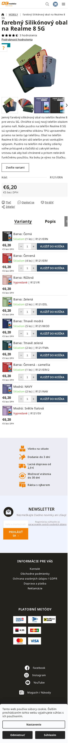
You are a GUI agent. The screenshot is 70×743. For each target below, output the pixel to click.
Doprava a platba (35, 583)
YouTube (39, 682)
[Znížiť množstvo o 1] (21, 246)
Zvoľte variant (15, 167)
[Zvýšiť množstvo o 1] (33, 246)
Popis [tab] (50, 221)
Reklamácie (35, 588)
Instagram (39, 675)
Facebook (39, 668)
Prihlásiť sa (16, 533)
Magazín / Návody (39, 692)
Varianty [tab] (23, 221)
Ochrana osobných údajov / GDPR (35, 578)
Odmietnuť (17, 735)
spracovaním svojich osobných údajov (47, 524)
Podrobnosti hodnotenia (17, 39)
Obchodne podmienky (35, 573)
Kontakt (35, 569)
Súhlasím (50, 735)
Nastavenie (33, 724)
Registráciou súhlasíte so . (47, 524)
